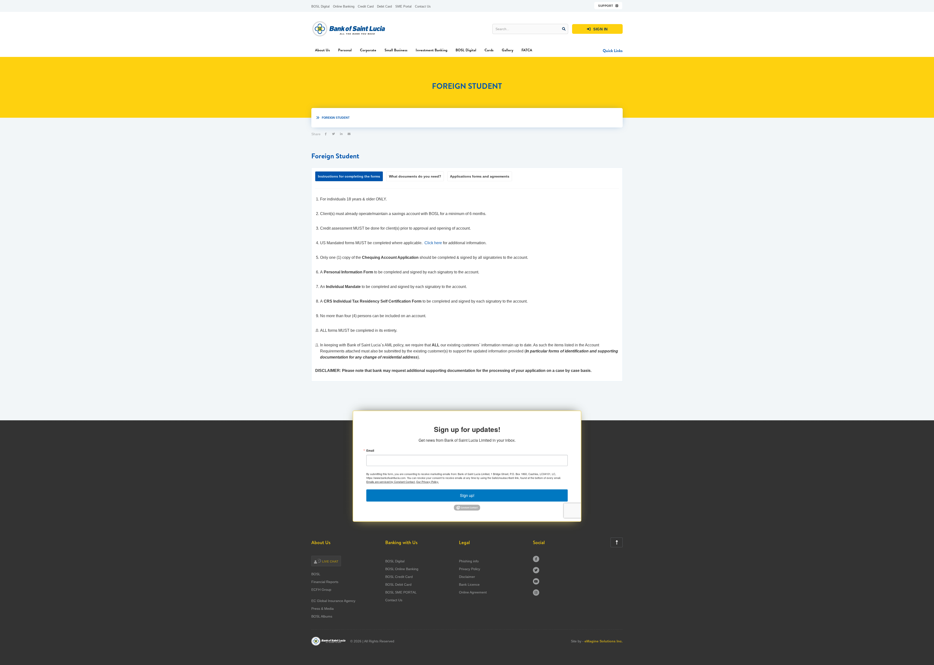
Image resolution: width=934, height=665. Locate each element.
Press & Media (322, 609)
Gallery (507, 50)
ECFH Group (321, 590)
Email (370, 450)
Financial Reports (324, 582)
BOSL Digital (320, 6)
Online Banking (343, 6)
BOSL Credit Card (399, 577)
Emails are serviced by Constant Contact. (390, 482)
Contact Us (423, 6)
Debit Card (384, 6)
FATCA (526, 50)
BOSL (315, 574)
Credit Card (366, 6)
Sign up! (467, 495)
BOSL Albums (321, 616)
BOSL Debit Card (398, 584)
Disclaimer (467, 577)
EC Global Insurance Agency (333, 601)
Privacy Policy (469, 569)
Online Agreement (473, 592)
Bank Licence (469, 584)
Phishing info (469, 561)
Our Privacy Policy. (427, 482)
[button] (608, 5)
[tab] (349, 176)
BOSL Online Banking (401, 569)
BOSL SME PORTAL (401, 592)
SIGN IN (597, 29)
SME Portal (403, 6)
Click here (433, 243)
